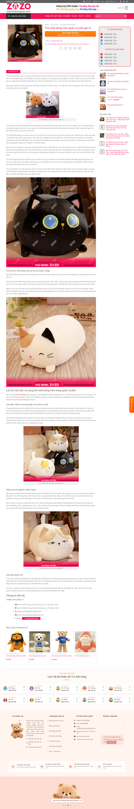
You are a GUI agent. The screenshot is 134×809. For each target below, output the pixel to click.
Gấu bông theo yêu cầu (56, 720)
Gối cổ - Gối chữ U (54, 751)
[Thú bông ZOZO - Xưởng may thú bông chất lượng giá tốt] (20, 8)
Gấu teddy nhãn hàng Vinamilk (61, 656)
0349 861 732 (118, 702)
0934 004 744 (39, 702)
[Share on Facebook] (61, 48)
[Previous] (6, 647)
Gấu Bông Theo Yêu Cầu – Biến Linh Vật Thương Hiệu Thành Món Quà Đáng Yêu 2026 (118, 136)
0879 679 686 (12, 702)
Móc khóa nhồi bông (55, 736)
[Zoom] (9, 61)
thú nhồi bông (20, 394)
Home (47, 24)
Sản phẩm (54, 24)
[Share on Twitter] (65, 48)
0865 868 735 (91, 702)
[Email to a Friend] (70, 48)
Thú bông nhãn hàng (68, 24)
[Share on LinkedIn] (79, 48)
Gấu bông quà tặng (55, 731)
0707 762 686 (39, 690)
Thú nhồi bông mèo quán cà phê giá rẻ (78, 44)
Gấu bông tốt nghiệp (55, 746)
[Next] (95, 647)
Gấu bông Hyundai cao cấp (37, 656)
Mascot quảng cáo (54, 726)
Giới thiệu (58, 16)
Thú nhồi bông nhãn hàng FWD (16, 656)
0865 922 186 (65, 702)
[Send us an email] (126, 1)
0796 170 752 (118, 690)
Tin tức (81, 16)
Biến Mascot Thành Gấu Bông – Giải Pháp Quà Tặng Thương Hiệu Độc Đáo (117, 127)
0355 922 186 (91, 690)
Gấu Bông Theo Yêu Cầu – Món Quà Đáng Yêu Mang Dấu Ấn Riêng (117, 144)
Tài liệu (74, 16)
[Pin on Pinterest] (75, 48)
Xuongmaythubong (31, 618)
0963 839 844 (65, 690)
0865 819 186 (12, 690)
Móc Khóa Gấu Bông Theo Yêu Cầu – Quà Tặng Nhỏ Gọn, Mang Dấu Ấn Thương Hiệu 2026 (117, 152)
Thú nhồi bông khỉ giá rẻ (82, 656)
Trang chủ (49, 16)
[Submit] (125, 16)
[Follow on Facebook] (117, 1)
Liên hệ (87, 16)
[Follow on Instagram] (120, 1)
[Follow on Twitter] (123, 1)
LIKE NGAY (112, 742)
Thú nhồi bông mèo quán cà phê (57, 44)
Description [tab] (13, 71)
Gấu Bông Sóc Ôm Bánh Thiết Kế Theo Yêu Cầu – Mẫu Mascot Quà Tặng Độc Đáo (117, 119)
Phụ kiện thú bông (54, 741)
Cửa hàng (66, 16)
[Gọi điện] (77, 698)
